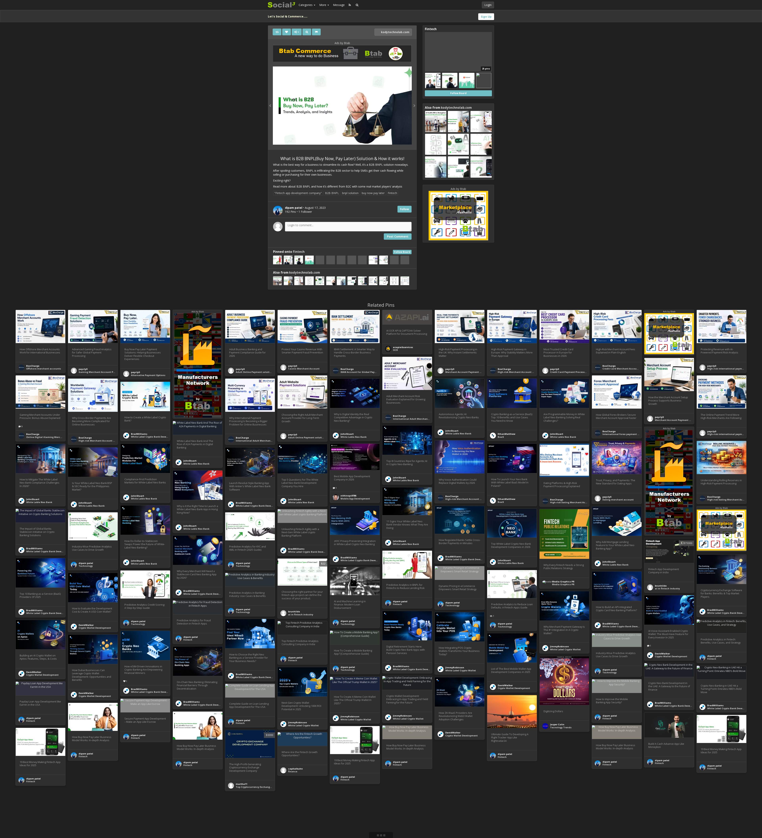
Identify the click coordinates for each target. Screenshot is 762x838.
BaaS (501, 436)
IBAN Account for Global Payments (361, 371)
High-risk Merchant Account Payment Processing (527, 371)
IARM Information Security (199, 827)
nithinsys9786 (348, 495)
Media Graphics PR (563, 581)
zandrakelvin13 (88, 820)
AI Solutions (86, 822)
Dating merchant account (618, 499)
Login (488, 5)
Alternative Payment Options (148, 375)
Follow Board (402, 252)
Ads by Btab (342, 43)
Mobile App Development (355, 498)
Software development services (149, 796)
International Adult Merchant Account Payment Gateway (427, 418)
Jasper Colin (557, 724)
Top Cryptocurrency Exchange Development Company (267, 786)
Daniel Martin (715, 808)
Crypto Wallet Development (95, 627)
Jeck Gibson (33, 827)
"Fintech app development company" (298, 193)
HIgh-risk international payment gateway (732, 368)
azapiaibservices (403, 347)
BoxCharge (32, 365)
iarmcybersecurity (194, 825)
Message (339, 5)
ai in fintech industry (667, 588)
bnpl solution (350, 193)
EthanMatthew (506, 433)
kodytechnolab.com (394, 32)
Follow (404, 209)
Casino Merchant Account (303, 368)
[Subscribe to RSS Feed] (350, 5)
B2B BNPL (332, 193)
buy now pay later (373, 193)
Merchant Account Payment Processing (468, 371)
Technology (86, 565)
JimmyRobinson (559, 646)
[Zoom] (306, 32)
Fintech (392, 193)
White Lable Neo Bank (354, 436)
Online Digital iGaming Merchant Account (51, 437)
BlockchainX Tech (456, 778)
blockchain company (457, 781)
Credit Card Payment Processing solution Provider (580, 371)
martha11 (241, 783)
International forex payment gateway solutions (630, 434)
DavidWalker (86, 624)
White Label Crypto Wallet (565, 649)
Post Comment (397, 236)
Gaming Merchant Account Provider (100, 371)
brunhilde (661, 585)
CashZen (712, 811)
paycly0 (83, 369)
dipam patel (86, 563)
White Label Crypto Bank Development (153, 436)
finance (292, 771)
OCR (395, 349)
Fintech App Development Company (47, 830)
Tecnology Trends (561, 727)
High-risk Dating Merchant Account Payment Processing (583, 502)
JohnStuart (347, 433)
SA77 (395, 815)
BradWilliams (139, 433)
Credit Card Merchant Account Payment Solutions (632, 368)
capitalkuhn (295, 768)
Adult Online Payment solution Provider (259, 371)
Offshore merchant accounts (43, 368)
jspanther (136, 793)
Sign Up (486, 16)
